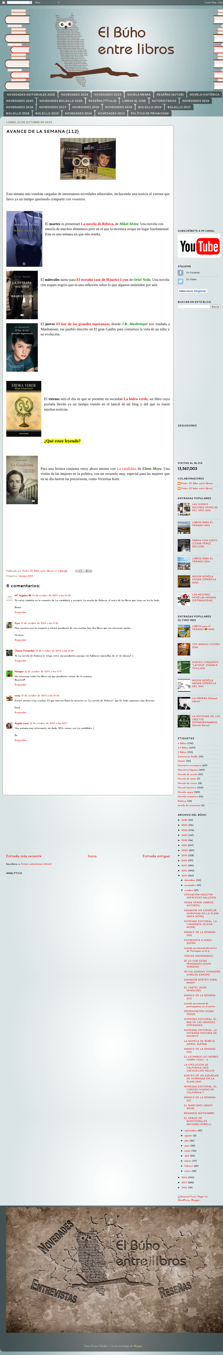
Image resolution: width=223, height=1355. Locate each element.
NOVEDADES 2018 (19, 107)
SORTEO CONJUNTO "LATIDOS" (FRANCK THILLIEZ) (205, 665)
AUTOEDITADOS (164, 101)
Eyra (17, 623)
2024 (185, 830)
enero (188, 1171)
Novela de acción (187, 774)
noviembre (190, 885)
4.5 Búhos (183, 748)
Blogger (138, 1346)
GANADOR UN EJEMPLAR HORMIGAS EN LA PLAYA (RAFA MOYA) (201, 913)
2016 (185, 870)
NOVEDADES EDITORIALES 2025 (31, 94)
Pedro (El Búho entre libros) (197, 483)
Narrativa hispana (188, 770)
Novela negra (185, 792)
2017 (185, 865)
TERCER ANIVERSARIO (198, 956)
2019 (185, 855)
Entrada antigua (156, 856)
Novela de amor (187, 779)
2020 (185, 850)
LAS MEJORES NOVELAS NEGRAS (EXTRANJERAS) (204, 597)
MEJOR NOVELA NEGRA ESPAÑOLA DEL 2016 (204, 683)
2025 (185, 825)
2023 (185, 835)
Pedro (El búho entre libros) (196, 488)
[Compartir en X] (84, 571)
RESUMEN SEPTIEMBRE (199, 1113)
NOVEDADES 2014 (78, 113)
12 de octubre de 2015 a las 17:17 (43, 671)
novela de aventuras (189, 805)
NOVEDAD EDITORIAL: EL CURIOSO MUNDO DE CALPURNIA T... (200, 1089)
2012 (185, 1187)
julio (187, 1141)
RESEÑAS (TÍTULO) (102, 101)
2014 (185, 1177)
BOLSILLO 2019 (149, 107)
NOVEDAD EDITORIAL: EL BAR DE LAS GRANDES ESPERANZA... (200, 1022)
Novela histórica (187, 787)
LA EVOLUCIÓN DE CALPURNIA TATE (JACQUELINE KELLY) (199, 1068)
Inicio (92, 856)
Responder (20, 612)
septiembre (191, 1130)
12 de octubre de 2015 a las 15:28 (55, 651)
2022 (185, 840)
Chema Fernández (25, 651)
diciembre (190, 880)
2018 (185, 860)
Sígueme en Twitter (180, 281)
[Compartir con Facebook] (87, 571)
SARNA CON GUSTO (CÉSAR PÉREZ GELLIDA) (204, 543)
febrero (189, 1166)
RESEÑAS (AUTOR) (170, 94)
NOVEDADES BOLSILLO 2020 (60, 101)
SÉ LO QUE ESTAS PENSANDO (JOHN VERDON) (197, 964)
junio (187, 1146)
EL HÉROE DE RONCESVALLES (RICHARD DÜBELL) (197, 1121)
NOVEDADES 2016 (85, 107)
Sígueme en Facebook (180, 272)
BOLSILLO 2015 (47, 113)
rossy (17, 695)
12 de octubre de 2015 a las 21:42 (40, 695)
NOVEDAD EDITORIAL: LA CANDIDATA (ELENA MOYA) (200, 924)
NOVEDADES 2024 (74, 94)
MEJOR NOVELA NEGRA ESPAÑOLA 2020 (204, 579)
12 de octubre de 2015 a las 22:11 (48, 723)
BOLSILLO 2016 (17, 113)
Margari (19, 671)
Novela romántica (188, 796)
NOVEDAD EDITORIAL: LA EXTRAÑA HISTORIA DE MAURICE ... (200, 1033)
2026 (185, 820)
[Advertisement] (88, 824)
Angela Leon (22, 723)
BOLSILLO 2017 (179, 107)
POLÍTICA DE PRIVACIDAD (150, 113)
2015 (185, 876)
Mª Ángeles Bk (23, 595)
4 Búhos (182, 743)
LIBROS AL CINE (134, 101)
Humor (181, 761)
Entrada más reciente (23, 856)
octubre (189, 890)
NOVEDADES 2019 (195, 101)
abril (187, 1156)
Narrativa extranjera (189, 765)
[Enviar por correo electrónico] (77, 571)
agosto (188, 1135)
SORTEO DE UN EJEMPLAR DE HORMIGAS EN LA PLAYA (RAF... (201, 1078)
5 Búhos (182, 752)
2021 (185, 845)
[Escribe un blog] (80, 571)
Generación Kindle (188, 756)
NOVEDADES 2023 (107, 94)
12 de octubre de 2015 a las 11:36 (39, 623)
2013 (185, 1182)
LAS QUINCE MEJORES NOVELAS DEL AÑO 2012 (205, 507)
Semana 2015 (25, 576)
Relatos (182, 801)
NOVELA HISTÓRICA (204, 94)
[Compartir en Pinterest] (90, 571)
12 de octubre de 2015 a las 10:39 (51, 595)
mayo (187, 1151)
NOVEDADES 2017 (52, 107)
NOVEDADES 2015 (118, 107)
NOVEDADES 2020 (19, 101)
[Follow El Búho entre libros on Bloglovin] (193, 293)
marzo (188, 1161)
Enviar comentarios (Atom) (36, 864)
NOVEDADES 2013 (111, 113)
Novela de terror (187, 783)
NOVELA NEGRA (139, 94)
